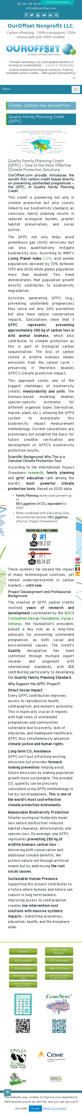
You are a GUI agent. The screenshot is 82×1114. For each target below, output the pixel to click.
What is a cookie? (55, 1108)
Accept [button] (35, 1108)
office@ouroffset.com (41, 8)
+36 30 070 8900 (39, 4)
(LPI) (47, 259)
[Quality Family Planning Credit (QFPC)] (41, 143)
